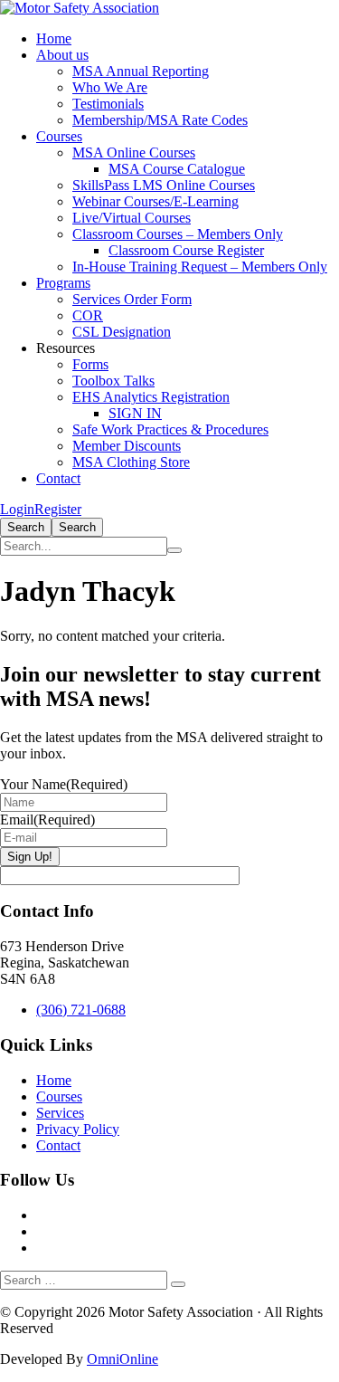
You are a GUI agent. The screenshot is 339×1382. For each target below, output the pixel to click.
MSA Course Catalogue (176, 168)
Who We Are (109, 87)
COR (87, 315)
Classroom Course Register (186, 250)
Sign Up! (29, 856)
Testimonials (108, 103)
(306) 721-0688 (81, 1009)
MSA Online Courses (133, 152)
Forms (90, 364)
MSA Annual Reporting (140, 71)
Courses (59, 136)
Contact (58, 478)
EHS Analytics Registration (151, 397)
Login (17, 509)
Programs (63, 283)
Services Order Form (132, 299)
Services (60, 1112)
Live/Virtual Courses (131, 217)
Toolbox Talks (113, 380)
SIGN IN (135, 413)
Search (25, 527)
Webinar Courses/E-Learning (155, 201)
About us (62, 54)
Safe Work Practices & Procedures (170, 429)
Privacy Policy (77, 1129)
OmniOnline (122, 1359)
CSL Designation (121, 331)
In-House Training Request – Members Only (199, 266)
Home (53, 38)
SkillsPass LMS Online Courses (163, 185)
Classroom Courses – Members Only (177, 234)
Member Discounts (126, 445)
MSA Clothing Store (131, 462)
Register (57, 509)
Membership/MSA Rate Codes (160, 120)
